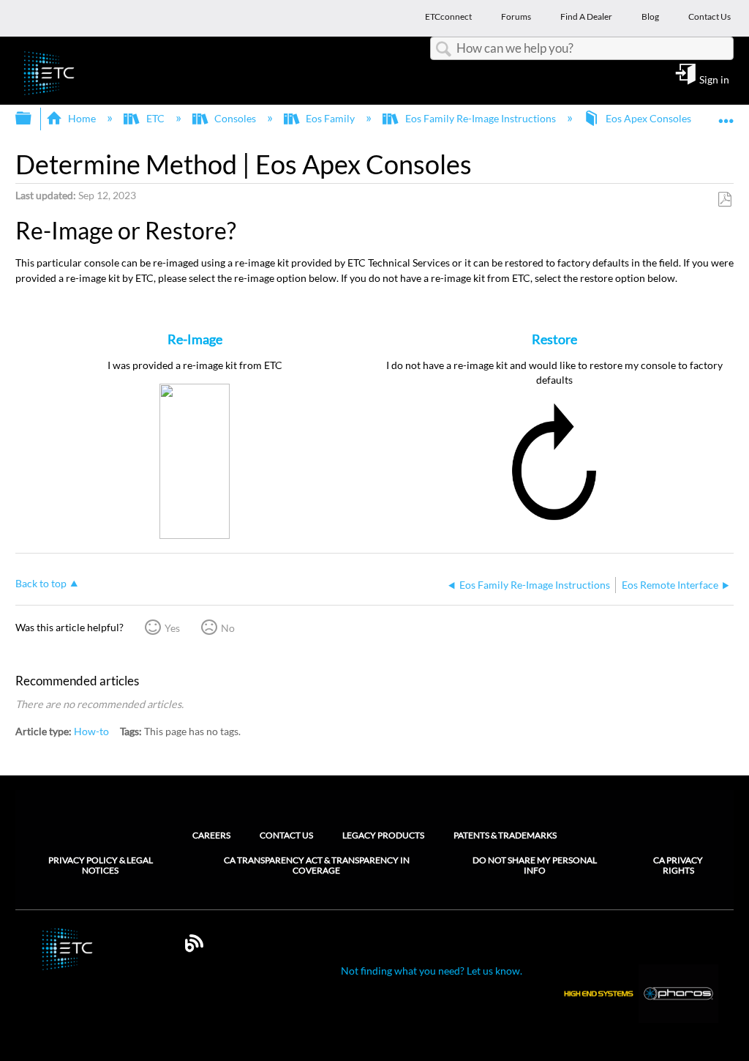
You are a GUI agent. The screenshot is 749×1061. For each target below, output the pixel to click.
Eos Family (330, 118)
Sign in (714, 79)
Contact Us (286, 835)
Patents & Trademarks (505, 835)
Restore (554, 339)
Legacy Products (383, 835)
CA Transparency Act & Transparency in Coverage (317, 865)
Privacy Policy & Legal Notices (100, 865)
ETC (155, 118)
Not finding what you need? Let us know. (431, 970)
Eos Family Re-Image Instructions (480, 118)
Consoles (235, 118)
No (228, 628)
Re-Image (195, 339)
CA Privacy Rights (678, 865)
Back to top (41, 583)
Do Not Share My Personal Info (535, 865)
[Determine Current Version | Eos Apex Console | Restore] (554, 521)
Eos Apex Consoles (648, 118)
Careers (211, 835)
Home (82, 118)
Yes (172, 628)
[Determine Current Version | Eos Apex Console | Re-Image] (194, 535)
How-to (91, 731)
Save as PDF (724, 199)
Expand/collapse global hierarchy (32, 118)
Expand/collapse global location (726, 114)
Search (443, 49)
